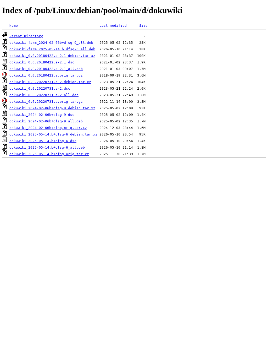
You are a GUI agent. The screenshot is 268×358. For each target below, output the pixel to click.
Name (13, 26)
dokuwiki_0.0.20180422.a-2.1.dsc (41, 62)
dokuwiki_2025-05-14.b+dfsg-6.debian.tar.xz (53, 134)
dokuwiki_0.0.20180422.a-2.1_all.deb (46, 69)
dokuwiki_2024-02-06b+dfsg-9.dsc (41, 115)
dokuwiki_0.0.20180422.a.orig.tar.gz (46, 75)
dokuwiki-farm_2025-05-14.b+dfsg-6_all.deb (52, 49)
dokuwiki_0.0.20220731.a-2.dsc (39, 88)
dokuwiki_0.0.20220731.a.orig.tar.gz (46, 102)
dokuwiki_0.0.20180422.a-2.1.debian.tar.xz (52, 56)
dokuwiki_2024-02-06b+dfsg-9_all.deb (46, 121)
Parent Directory (26, 36)
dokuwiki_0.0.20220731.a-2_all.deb (44, 95)
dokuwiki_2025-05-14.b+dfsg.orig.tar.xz (49, 154)
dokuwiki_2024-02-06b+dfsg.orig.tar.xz (48, 128)
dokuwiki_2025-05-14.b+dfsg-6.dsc (42, 141)
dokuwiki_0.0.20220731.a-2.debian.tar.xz (50, 82)
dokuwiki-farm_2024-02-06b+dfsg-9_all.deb (51, 43)
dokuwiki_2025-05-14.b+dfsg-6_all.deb (47, 147)
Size (143, 26)
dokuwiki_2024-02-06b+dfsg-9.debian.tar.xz (52, 108)
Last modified (113, 26)
